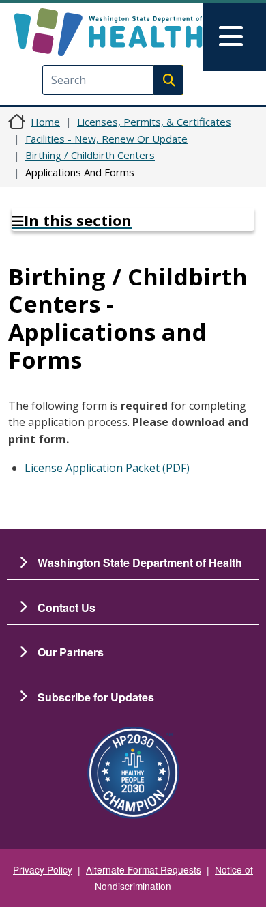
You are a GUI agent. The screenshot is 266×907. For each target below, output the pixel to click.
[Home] (108, 32)
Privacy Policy (42, 869)
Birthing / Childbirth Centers (90, 155)
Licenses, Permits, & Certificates (154, 121)
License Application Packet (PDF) (107, 467)
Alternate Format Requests (143, 869)
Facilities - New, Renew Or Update (106, 138)
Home (45, 121)
